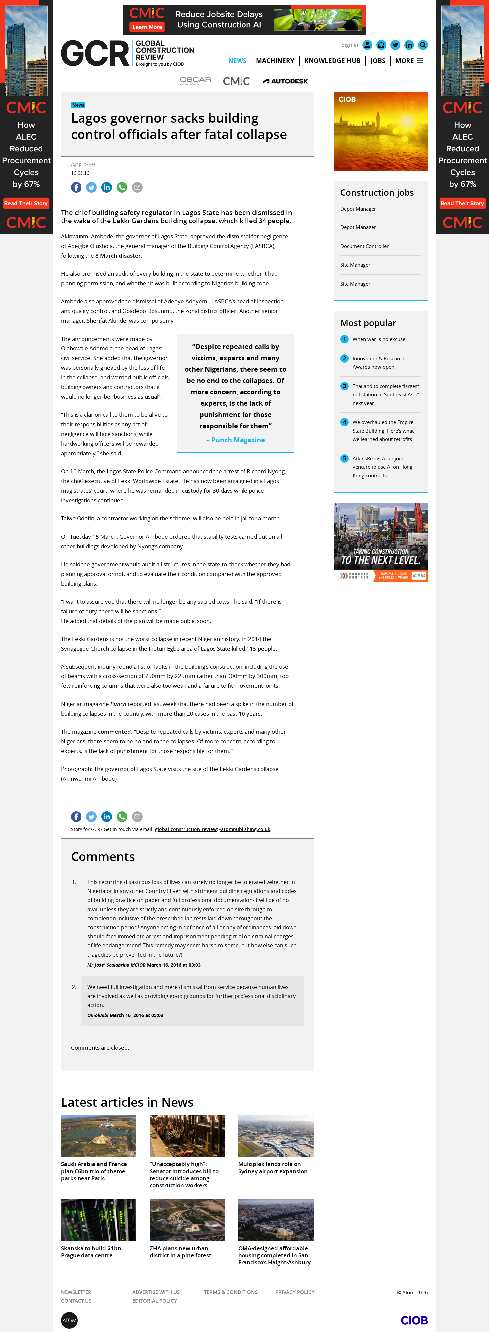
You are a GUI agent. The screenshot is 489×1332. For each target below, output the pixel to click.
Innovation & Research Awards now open (378, 362)
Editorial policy (154, 1300)
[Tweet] (91, 187)
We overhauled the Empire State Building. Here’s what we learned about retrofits (383, 430)
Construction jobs (377, 192)
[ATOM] (152, 1320)
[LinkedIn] (409, 45)
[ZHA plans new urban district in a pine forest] (187, 1220)
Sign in (350, 44)
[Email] (381, 45)
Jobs (378, 60)
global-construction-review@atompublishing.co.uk (212, 829)
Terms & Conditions (231, 1292)
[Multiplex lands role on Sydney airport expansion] (275, 1136)
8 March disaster (118, 255)
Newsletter (76, 1292)
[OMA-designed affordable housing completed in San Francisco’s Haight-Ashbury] (275, 1220)
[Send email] (137, 187)
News (237, 60)
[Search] (423, 45)
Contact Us (76, 1300)
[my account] (367, 45)
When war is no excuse (379, 339)
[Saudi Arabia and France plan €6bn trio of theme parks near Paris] (98, 1136)
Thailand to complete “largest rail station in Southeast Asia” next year (386, 394)
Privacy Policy (295, 1292)
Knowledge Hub (332, 60)
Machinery (275, 60)
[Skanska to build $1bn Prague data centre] (98, 1220)
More (404, 60)
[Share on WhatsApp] (122, 187)
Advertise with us (156, 1292)
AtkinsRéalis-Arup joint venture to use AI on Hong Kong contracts (382, 467)
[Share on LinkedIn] (106, 187)
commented (114, 731)
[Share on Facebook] (76, 187)
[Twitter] (395, 45)
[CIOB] (336, 1320)
